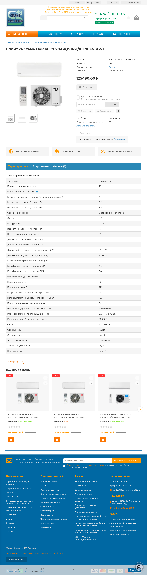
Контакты (121, 34)
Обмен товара (47, 506)
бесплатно (119, 139)
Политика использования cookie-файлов (19, 509)
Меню (79, 476)
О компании (12, 497)
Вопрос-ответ (40, 166)
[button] (7, 409)
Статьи (9, 531)
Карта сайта (46, 515)
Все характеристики (86, 126)
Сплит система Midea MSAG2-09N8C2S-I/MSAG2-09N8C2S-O (115, 416)
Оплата (9, 492)
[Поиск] (85, 18)
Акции (43, 486)
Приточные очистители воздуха (87, 499)
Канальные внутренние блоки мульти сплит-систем (90, 531)
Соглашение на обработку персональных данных (19, 502)
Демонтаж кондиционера (122, 530)
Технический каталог (51, 502)
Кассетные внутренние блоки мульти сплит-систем (90, 524)
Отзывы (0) (59, 166)
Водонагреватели (84, 494)
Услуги (113, 513)
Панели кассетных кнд (86, 512)
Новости (10, 527)
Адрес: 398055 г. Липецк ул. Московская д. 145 (126, 502)
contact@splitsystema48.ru (126, 490)
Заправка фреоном (119, 534)
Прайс (98, 34)
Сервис (78, 34)
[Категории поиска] (43, 17)
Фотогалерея (47, 510)
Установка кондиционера (122, 519)
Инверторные (15, 361)
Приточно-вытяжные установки (85, 506)
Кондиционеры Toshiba (87, 481)
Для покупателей (51, 476)
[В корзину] (11, 439)
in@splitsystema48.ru (107, 18)
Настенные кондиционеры (47, 42)
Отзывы (10, 523)
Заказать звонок (104, 22)
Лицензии (45, 527)
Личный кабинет (49, 481)
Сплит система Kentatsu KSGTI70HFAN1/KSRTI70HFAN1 (69, 416)
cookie (42, 572)
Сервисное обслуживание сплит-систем (122, 524)
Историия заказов (49, 490)
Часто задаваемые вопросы (54, 519)
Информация (15, 476)
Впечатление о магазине (53, 494)
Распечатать (85, 133)
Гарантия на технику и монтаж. (17, 482)
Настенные (80, 486)
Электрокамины (83, 490)
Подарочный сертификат (53, 498)
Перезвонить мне (16, 559)
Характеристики (18, 166)
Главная (10, 42)
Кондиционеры (23, 42)
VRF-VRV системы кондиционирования (85, 538)
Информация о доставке (18, 488)
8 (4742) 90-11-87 (110, 14)
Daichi (65, 42)
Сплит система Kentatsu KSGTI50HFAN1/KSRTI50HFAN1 (23, 416)
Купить (112, 104)
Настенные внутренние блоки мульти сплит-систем (90, 517)
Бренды (10, 519)
